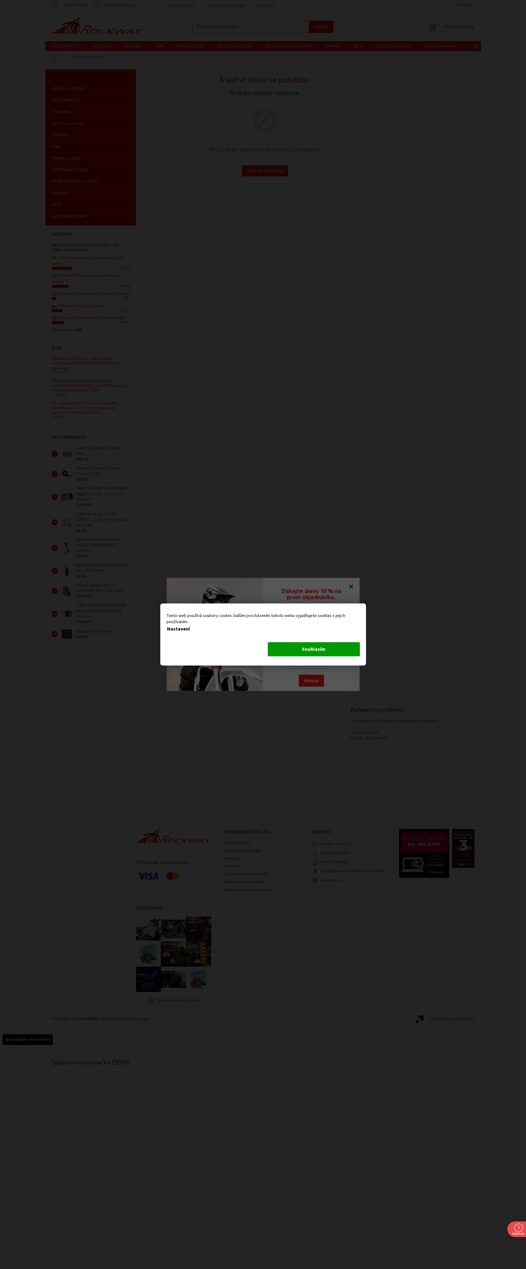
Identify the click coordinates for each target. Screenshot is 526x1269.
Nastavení (178, 629)
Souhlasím (313, 649)
